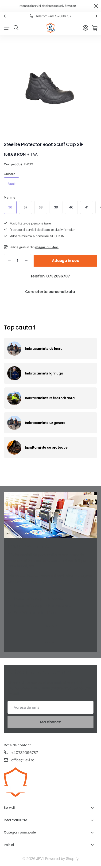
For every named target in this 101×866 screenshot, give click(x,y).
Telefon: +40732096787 (53, 16)
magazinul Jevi (46, 247)
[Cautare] (16, 28)
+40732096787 (24, 752)
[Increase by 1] (26, 260)
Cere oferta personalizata (50, 291)
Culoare (9, 174)
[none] (5, 16)
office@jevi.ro (22, 759)
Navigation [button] (6, 28)
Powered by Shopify (61, 858)
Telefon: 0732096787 (50, 276)
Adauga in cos (65, 260)
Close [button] (95, 6)
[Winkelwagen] (94, 28)
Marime (9, 197)
